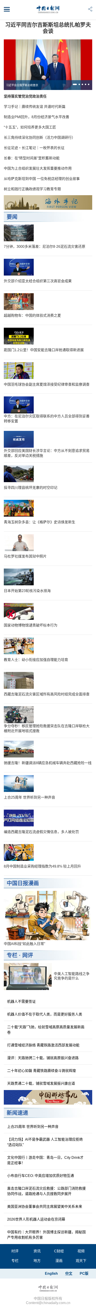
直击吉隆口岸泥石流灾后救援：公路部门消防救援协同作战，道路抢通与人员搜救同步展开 (46, 1191)
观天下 (81, 1261)
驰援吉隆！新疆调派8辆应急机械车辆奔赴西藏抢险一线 (48, 763)
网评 (27, 955)
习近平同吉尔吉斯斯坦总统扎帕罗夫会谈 (48, 28)
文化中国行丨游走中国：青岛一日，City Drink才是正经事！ (45, 1160)
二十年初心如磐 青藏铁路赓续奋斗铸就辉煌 (41, 1071)
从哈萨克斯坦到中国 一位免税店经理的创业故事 (42, 179)
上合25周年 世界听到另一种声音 (29, 797)
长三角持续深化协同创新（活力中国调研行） (39, 137)
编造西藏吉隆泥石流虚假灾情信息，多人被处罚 (41, 832)
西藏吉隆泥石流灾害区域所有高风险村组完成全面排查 (47, 694)
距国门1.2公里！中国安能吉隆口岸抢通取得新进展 (44, 350)
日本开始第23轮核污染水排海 (27, 591)
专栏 (12, 955)
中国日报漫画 (23, 883)
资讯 (37, 1251)
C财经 (59, 1251)
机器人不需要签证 (21, 1001)
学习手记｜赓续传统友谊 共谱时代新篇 (34, 107)
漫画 (59, 1261)
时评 (15, 1251)
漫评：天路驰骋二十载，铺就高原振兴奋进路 (43, 1058)
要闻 (12, 217)
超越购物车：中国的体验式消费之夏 (32, 315)
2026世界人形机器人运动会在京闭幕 (36, 1219)
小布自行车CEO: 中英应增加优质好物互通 (40, 1176)
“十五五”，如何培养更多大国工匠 (30, 127)
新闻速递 (17, 1113)
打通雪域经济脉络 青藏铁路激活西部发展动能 (43, 1045)
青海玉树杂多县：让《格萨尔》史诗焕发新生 (39, 522)
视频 (81, 1251)
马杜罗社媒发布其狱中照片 (25, 556)
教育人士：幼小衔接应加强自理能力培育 (36, 660)
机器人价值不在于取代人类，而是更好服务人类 (44, 1014)
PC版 (84, 1273)
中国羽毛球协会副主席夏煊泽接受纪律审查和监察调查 (47, 384)
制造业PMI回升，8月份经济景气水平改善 (36, 117)
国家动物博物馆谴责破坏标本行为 (30, 625)
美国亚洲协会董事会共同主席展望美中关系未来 (44, 1206)
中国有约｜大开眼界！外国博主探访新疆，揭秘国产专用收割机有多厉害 (46, 1234)
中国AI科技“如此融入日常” (24, 944)
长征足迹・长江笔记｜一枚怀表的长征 (34, 148)
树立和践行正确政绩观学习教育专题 (32, 189)
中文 (68, 1273)
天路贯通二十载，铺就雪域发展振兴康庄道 (41, 1083)
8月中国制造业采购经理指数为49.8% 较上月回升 (42, 866)
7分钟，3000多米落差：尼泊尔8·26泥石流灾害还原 (44, 246)
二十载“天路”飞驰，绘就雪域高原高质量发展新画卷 (45, 1029)
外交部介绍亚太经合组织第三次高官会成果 (38, 281)
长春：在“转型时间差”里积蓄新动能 (32, 158)
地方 (37, 1261)
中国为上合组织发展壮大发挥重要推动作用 (38, 168)
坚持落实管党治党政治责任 (25, 96)
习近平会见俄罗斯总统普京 (22, 85)
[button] (75, 84)
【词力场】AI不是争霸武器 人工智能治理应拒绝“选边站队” (45, 1142)
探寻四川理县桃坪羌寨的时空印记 (30, 488)
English (51, 1273)
